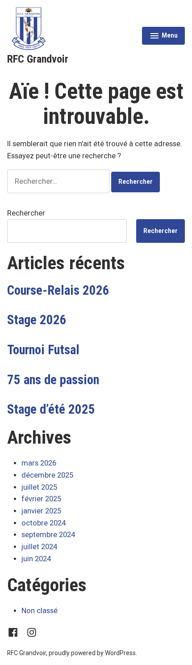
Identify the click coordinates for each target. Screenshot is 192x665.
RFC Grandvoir (37, 59)
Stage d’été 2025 (51, 409)
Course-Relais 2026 (58, 290)
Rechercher (26, 213)
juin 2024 (36, 559)
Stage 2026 (37, 319)
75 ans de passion (53, 379)
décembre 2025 (47, 475)
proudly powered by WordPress (92, 653)
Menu (163, 37)
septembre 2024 (48, 534)
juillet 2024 (39, 546)
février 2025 (41, 499)
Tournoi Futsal (43, 349)
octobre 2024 (43, 523)
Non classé (39, 610)
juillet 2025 (39, 487)
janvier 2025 (41, 511)
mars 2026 (38, 463)
